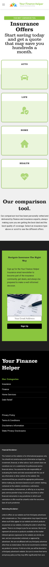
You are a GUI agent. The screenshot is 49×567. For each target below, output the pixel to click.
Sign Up (24, 326)
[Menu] (3, 4)
